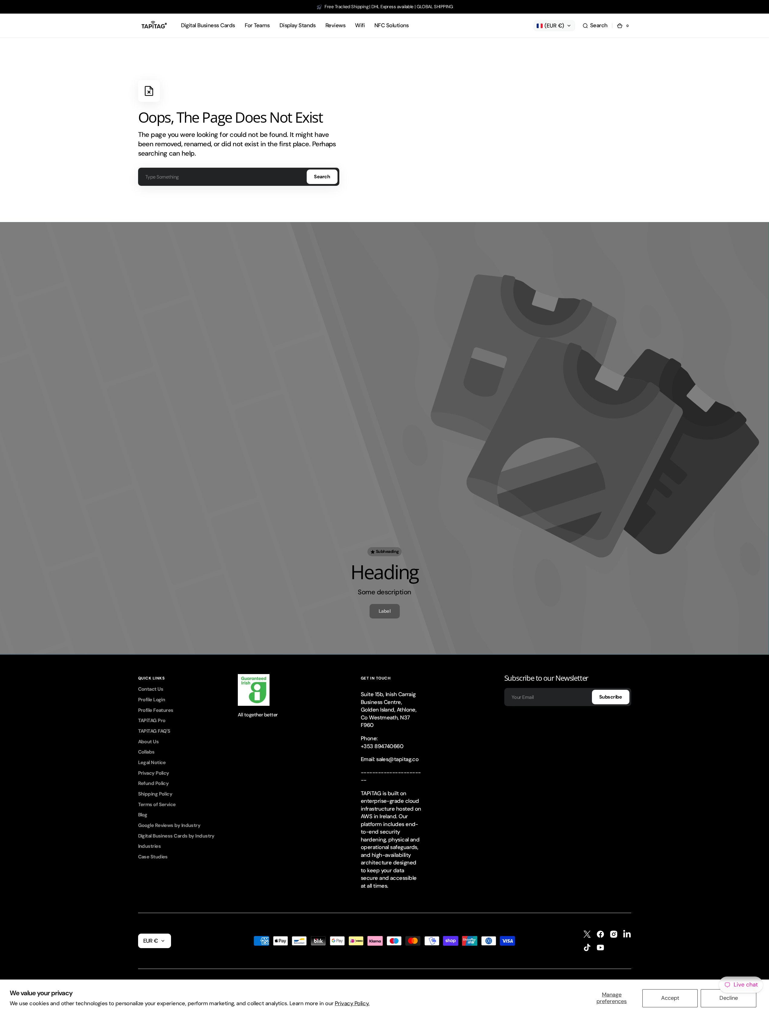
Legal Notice (152, 762)
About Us (148, 741)
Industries (149, 846)
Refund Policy (153, 783)
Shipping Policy (155, 794)
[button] (595, 25)
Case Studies (153, 857)
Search (322, 176)
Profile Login (151, 699)
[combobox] (238, 177)
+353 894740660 (382, 746)
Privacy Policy (153, 773)
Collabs (146, 752)
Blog (142, 815)
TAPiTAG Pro (152, 720)
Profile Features (155, 710)
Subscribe (610, 697)
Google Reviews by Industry (169, 825)
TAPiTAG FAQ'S (154, 731)
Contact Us (150, 689)
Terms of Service (157, 804)
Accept (670, 998)
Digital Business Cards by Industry (176, 836)
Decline (728, 998)
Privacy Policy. (352, 1003)
